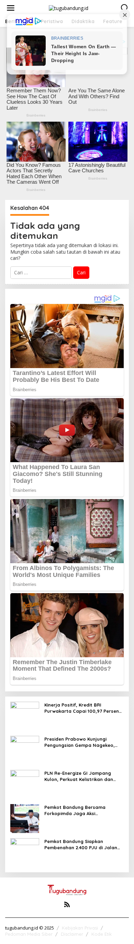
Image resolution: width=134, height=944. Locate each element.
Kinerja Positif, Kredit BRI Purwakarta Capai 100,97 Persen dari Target (81, 708)
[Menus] (10, 8)
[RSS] (67, 904)
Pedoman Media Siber (29, 934)
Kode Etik (101, 934)
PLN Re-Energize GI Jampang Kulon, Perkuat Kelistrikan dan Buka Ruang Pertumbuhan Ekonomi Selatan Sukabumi (78, 776)
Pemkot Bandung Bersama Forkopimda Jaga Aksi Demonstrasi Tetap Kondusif (76, 810)
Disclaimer (72, 934)
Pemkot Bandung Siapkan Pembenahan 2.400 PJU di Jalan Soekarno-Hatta (80, 845)
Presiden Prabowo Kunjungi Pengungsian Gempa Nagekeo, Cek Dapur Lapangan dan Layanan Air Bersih (79, 742)
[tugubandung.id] (68, 7)
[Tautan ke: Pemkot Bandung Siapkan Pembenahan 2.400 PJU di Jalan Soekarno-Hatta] (24, 852)
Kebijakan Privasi (80, 928)
